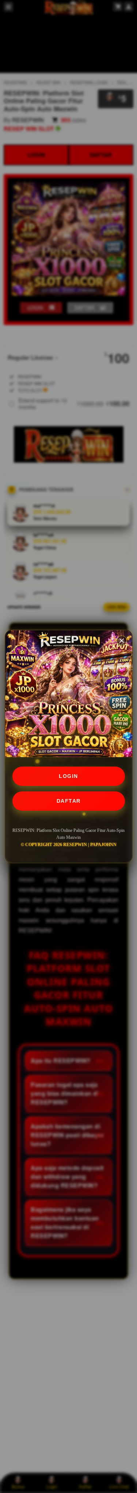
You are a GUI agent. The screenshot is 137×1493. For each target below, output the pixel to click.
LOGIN (68, 776)
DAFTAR (69, 801)
